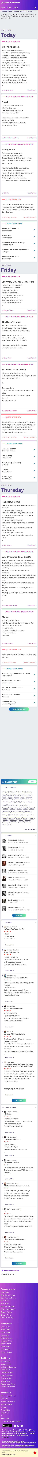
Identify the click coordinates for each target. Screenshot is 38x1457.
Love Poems (5, 1327)
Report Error (25, 1431)
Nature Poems (6, 1344)
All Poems (19, 1100)
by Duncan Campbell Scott (10, 138)
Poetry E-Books (6, 1352)
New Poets (5, 1303)
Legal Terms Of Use (22, 1435)
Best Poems (5, 1292)
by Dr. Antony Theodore (9, 217)
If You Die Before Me (11, 952)
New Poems (5, 1301)
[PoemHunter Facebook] (15, 1426)
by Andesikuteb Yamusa (9, 410)
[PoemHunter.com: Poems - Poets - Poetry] (10, 3)
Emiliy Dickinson (7, 1375)
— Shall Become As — (12, 1139)
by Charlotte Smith (7, 90)
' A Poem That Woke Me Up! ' (14, 929)
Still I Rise (4, 1399)
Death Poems (5, 1332)
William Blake (6, 1381)
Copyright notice (14, 1430)
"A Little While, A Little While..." (15, 1239)
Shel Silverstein (6, 1378)
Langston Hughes (7, 1372)
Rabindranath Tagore (8, 1384)
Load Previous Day (19, 709)
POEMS (4, 1274)
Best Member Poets (8, 1306)
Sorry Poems (5, 1347)
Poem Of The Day (7, 1318)
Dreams (3, 1407)
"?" (5, 1211)
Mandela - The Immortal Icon (14, 1034)
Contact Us (12, 1431)
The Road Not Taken (8, 1401)
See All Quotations (29, 217)
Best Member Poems (8, 1295)
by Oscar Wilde (6, 358)
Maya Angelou (6, 1364)
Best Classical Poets (8, 1309)
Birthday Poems (6, 1338)
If (1, 1416)
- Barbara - (8, 1114)
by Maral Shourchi (7, 643)
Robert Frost (5, 1361)
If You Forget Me (6, 1404)
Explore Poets (6, 1315)
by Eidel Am (5, 193)
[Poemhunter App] (7, 1425)
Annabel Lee (5, 1410)
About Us (4, 1430)
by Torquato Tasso (7, 310)
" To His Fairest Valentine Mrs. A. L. (17, 1186)
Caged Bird (5, 1413)
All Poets (19, 915)
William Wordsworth (8, 1387)
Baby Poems (5, 1329)
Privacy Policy (10, 1435)
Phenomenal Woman (8, 1396)
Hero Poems (5, 1349)
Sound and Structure (11, 1163)
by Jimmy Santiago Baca (9, 605)
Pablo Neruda (6, 1370)
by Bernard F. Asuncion (9, 662)
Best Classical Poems (8, 1298)
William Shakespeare (8, 1367)
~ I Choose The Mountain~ (13, 1008)
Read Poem (31, 90)
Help (18, 1431)
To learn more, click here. (8, 1454)
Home (3, 8)
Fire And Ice (5, 1418)
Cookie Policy (24, 1430)
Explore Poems (6, 1312)
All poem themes (29, 829)
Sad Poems (5, 1335)
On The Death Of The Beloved (11, 1421)
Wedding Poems (6, 1341)
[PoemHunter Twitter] (18, 1426)
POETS (11, 1274)
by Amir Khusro (6, 545)
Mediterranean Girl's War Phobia (16, 978)
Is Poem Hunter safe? (20, 1433)
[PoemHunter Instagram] (21, 1426)
